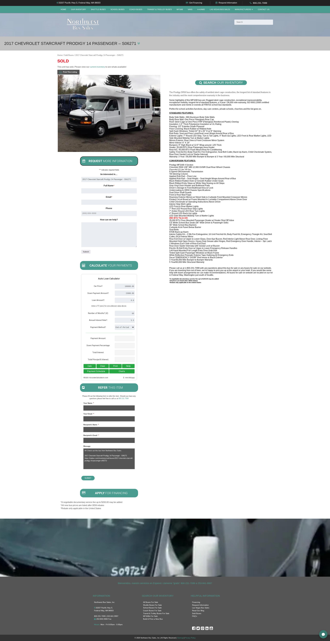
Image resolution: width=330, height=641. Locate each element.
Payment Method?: (98, 327)
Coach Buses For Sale (152, 611)
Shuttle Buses (98, 9)
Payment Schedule (96, 371)
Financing (196, 602)
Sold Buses (69, 55)
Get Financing (195, 3)
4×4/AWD (201, 9)
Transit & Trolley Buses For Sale (156, 613)
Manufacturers (243, 9)
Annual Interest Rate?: (98, 320)
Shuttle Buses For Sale (152, 605)
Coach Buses (135, 9)
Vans (190, 9)
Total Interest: (98, 352)
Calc (90, 366)
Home (63, 9)
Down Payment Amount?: (98, 293)
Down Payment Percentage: (98, 345)
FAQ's (194, 616)
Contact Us (263, 9)
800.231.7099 (260, 3)
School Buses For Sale (152, 608)
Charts (122, 371)
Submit (86, 252)
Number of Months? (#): (98, 313)
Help (128, 366)
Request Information (228, 3)
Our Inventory (78, 9)
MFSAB (180, 9)
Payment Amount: (98, 338)
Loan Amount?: (98, 300)
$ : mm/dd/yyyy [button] (129, 378)
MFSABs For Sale (150, 616)
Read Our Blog (198, 611)
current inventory (97, 67)
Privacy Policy (190, 638)
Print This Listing (70, 72)
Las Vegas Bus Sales (220, 9)
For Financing (111, 493)
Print (115, 366)
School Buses (117, 9)
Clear (102, 366)
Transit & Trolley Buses (159, 9)
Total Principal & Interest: (98, 359)
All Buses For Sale (150, 602)
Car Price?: (98, 286)
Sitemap (180, 638)
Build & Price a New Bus (153, 619)
